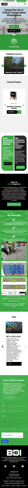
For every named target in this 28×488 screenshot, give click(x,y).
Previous (2, 65)
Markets (18, 485)
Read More (12, 26)
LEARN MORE (14, 111)
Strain (16, 103)
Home (2, 485)
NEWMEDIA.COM (19, 483)
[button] (1, 20)
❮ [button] (5, 105)
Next (24, 65)
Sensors (12, 103)
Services (13, 485)
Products (24, 485)
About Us (8, 485)
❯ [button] (23, 105)
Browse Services (13, 30)
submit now (5, 441)
